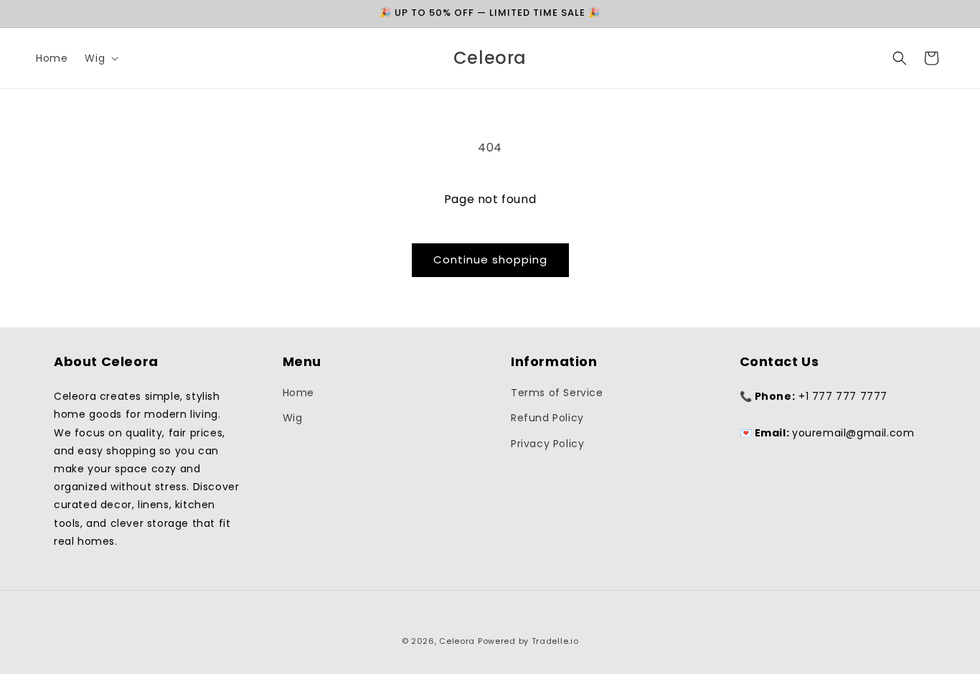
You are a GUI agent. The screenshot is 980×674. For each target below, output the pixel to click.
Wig (293, 418)
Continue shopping (490, 259)
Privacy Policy (547, 443)
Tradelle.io (555, 641)
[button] (100, 58)
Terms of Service (557, 392)
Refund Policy (547, 418)
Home (298, 392)
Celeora (457, 641)
